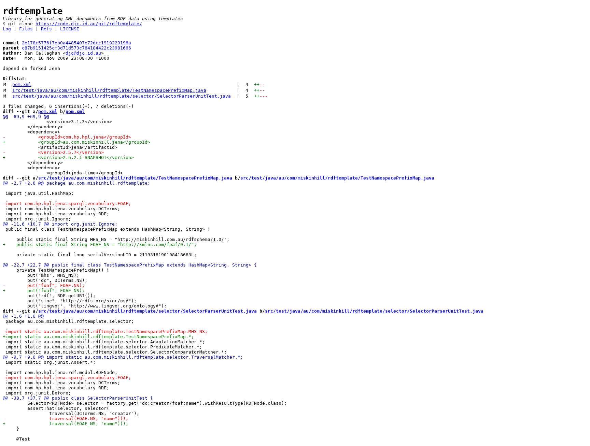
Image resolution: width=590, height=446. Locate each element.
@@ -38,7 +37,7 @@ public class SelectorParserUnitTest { (78, 398)
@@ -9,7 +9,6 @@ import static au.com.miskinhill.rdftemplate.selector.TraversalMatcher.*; (123, 357)
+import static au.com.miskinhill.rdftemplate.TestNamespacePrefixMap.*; (98, 336)
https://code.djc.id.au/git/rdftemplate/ (89, 23)
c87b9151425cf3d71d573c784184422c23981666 (76, 48)
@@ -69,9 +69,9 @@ (26, 116)
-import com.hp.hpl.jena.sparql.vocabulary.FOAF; (67, 203)
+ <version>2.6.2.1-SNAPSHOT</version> (68, 157)
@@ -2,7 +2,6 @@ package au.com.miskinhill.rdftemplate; (76, 183)
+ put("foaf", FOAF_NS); (44, 290)
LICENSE (69, 28)
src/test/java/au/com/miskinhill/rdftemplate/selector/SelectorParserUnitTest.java (121, 96)
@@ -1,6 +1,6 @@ (23, 316)
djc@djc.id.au (83, 53)
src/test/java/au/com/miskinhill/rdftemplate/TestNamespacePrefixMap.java (109, 90)
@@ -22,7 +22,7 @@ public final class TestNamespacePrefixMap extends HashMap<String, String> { (130, 265)
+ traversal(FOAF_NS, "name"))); (65, 423)
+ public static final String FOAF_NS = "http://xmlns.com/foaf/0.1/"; (100, 244)
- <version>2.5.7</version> (53, 152)
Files (26, 28)
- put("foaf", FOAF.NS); (44, 285)
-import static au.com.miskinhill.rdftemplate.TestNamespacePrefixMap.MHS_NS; (105, 331)
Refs (46, 28)
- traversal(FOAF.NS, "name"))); (65, 418)
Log (7, 28)
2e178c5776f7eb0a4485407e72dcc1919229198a (76, 42)
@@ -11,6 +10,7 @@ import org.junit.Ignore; (60, 224)
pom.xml (21, 84)
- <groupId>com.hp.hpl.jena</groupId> (67, 137)
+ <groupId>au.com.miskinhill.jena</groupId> (76, 142)
